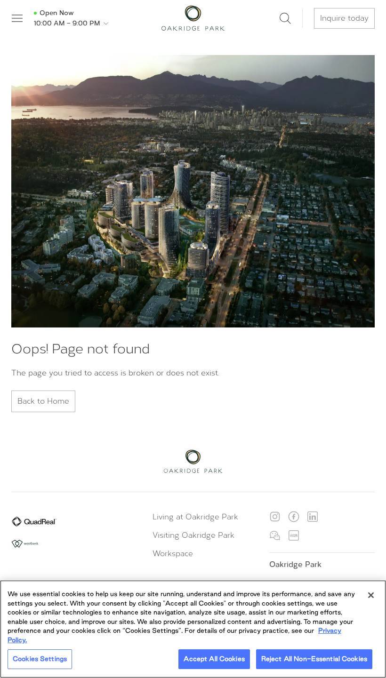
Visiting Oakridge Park (193, 535)
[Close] (371, 595)
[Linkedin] (312, 516)
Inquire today (344, 18)
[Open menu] (17, 18)
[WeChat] (275, 535)
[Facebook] (293, 516)
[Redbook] (293, 535)
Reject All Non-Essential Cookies (314, 658)
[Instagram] (275, 516)
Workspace (173, 553)
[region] (193, 629)
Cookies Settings (40, 658)
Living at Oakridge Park (195, 516)
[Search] (285, 18)
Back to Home (43, 401)
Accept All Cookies (214, 658)
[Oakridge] (193, 18)
